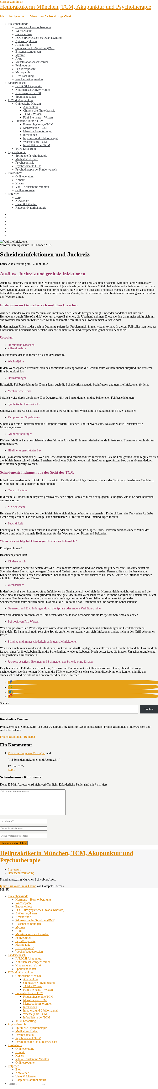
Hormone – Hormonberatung (33, 27)
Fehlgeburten (23, 65)
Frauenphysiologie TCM (38, 124)
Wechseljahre (23, 30)
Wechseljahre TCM (35, 141)
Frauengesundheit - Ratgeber (17, 736)
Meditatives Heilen (26, 159)
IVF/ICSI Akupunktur (28, 86)
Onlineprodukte (24, 190)
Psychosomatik (24, 162)
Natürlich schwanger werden (32, 89)
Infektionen (30, 134)
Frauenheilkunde (18, 23)
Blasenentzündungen (28, 51)
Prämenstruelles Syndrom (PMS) (35, 48)
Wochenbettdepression (29, 79)
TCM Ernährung (25, 148)
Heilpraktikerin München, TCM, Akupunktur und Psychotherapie (75, 6)
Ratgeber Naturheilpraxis (30, 207)
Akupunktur (30, 107)
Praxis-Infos (15, 173)
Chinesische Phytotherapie (39, 110)
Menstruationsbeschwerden (32, 62)
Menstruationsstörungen (37, 131)
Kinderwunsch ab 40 (28, 93)
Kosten (19, 183)
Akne (18, 58)
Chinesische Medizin (28, 103)
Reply (11, 769)
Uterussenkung (24, 75)
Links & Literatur (26, 204)
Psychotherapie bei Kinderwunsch (36, 169)
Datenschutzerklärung (21, 873)
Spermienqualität (25, 96)
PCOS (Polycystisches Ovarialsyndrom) (39, 37)
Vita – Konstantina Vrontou (32, 186)
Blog (18, 197)
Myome (20, 55)
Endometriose (23, 34)
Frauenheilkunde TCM (29, 121)
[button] (11, 682)
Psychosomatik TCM (28, 166)
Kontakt (20, 180)
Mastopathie (22, 72)
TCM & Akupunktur (20, 100)
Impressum (14, 869)
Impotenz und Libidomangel (40, 138)
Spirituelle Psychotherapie (31, 155)
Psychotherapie (17, 152)
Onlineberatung (24, 176)
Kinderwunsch (17, 82)
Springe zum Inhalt (11, 1)
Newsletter (22, 200)
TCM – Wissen (32, 114)
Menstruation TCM (35, 127)
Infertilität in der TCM (36, 145)
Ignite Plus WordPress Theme (18, 886)
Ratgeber (13, 193)
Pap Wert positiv (25, 69)
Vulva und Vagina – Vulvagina (26, 753)
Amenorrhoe (23, 44)
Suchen (4, 703)
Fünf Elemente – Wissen (38, 117)
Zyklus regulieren (26, 41)
